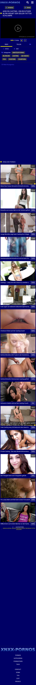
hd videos (24, 56)
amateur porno (18, 52)
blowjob (6, 56)
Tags (18, 664)
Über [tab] (6, 44)
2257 (18, 678)
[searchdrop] (28, 2)
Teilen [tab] (18, 44)
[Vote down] (25, 40)
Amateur (10, 7)
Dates (28, 7)
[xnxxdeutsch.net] (10, 2)
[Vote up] (21, 40)
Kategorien (18, 658)
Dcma (18, 672)
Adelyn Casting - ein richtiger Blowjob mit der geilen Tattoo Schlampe (19, 529)
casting (15, 56)
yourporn (22, 59)
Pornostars (18, 661)
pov (4, 59)
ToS (18, 675)
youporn (12, 59)
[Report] (30, 44)
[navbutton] (32, 2)
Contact (18, 669)
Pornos (18, 655)
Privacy (18, 681)
